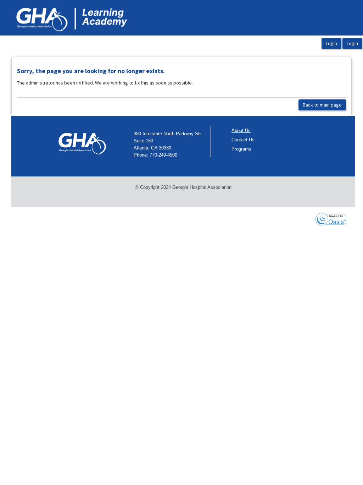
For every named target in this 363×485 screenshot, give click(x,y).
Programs (241, 149)
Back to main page (322, 105)
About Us (241, 130)
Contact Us (243, 139)
